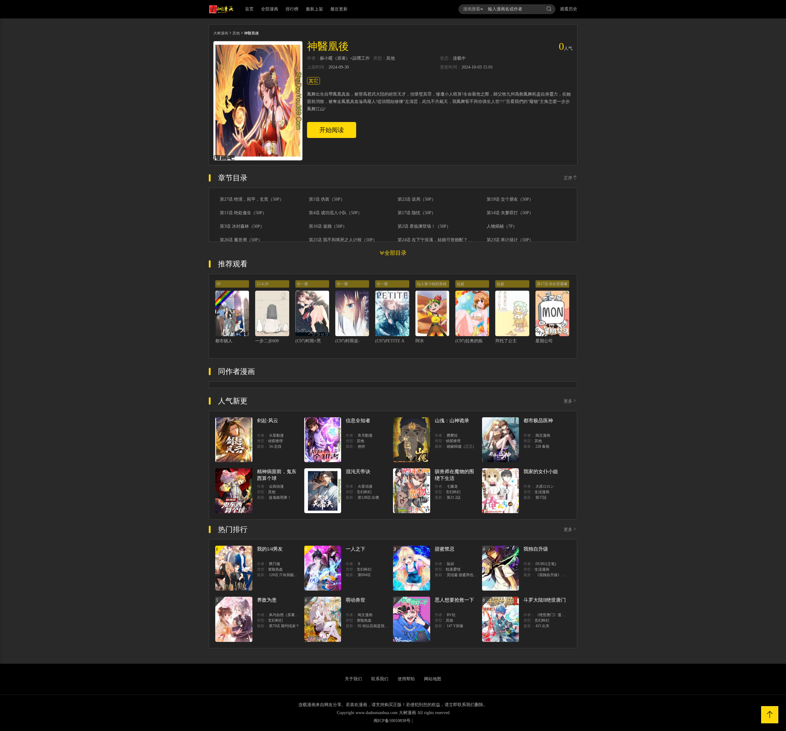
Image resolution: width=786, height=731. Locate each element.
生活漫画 (542, 492)
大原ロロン (544, 486)
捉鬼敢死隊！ (280, 497)
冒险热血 (275, 569)
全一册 (302, 284)
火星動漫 (276, 435)
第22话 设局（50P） (417, 199)
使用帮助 (406, 679)
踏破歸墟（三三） (461, 446)
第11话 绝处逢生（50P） (243, 213)
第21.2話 (454, 497)
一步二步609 (267, 341)
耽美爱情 (453, 569)
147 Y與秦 (455, 626)
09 (218, 284)
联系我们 (379, 679)
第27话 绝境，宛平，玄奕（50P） (252, 199)
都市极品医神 (538, 420)
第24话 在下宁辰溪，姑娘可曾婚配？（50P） (435, 240)
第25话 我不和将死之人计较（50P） (343, 240)
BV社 (451, 615)
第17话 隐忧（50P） (417, 213)
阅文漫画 (542, 435)
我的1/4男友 (270, 549)
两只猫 (274, 564)
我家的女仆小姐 (540, 471)
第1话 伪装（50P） (327, 199)
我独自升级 (535, 549)
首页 (249, 9)
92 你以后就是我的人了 (376, 626)
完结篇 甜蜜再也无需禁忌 (467, 575)
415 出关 (542, 626)
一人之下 (355, 549)
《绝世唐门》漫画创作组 (555, 615)
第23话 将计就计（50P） (510, 240)
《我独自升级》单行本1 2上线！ (561, 575)
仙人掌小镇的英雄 (431, 284)
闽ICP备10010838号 (392, 720)
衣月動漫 (365, 435)
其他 (236, 33)
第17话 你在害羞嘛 (552, 284)
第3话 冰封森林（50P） (242, 226)
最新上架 (314, 9)
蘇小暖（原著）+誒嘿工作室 (345, 58)
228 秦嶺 (542, 446)
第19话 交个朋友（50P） (510, 199)
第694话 (364, 575)
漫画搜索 (471, 9)
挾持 (361, 446)
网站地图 (432, 679)
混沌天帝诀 (358, 471)
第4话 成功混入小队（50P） (335, 213)
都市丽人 (223, 341)
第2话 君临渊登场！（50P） (424, 226)
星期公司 (544, 341)
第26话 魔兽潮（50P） (241, 240)
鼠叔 (450, 564)
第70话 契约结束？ (284, 626)
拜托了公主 (506, 341)
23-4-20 (262, 284)
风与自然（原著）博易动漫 (291, 615)
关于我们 (353, 679)
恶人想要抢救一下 (454, 600)
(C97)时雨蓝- (347, 341)
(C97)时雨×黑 (308, 341)
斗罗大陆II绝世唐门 (544, 600)
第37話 (541, 497)
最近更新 (339, 9)
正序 (568, 178)
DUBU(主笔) (545, 564)
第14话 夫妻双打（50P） (510, 213)
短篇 (460, 284)
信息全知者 (358, 420)
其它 (313, 81)
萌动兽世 (355, 600)
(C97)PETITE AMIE (393, 341)
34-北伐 (275, 446)
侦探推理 (275, 441)
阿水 (419, 341)
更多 (568, 401)
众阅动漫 (276, 486)
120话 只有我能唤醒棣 (287, 575)
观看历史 (568, 9)
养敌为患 (267, 600)
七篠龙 (452, 486)
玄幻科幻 (364, 492)
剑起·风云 (267, 420)
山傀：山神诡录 (452, 420)
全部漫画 (269, 9)
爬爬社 (452, 435)
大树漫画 (220, 33)
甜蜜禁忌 (444, 549)
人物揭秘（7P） (502, 226)
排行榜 (292, 9)
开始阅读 (331, 130)
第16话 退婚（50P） (328, 226)
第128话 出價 (368, 497)
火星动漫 (365, 486)
